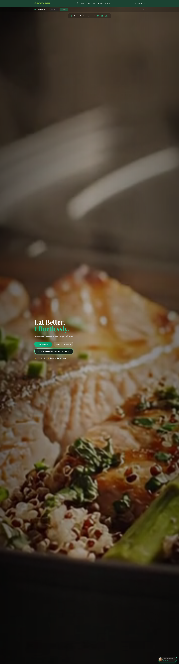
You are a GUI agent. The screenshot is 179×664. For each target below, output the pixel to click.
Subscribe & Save (63, 344)
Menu (82, 3)
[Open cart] (144, 3)
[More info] (48, 9)
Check (63, 9)
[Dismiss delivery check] (143, 9)
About (107, 3)
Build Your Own (98, 3)
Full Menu (43, 344)
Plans (88, 3)
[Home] (77, 3)
